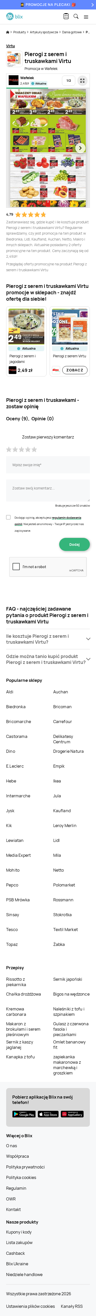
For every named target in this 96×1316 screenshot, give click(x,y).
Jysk (10, 810)
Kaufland (62, 810)
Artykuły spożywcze (44, 32)
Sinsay (12, 914)
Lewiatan (15, 840)
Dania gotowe (72, 32)
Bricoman (62, 706)
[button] (48, 639)
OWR (11, 1199)
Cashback (15, 1253)
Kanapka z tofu (20, 1057)
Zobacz (74, 370)
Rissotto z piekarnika (16, 981)
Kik (9, 825)
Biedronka (16, 706)
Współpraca (17, 1156)
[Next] (92, 4)
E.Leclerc (15, 766)
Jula (57, 796)
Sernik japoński (67, 979)
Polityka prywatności (25, 1167)
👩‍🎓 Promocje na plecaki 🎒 (48, 4)
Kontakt (13, 1209)
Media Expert (18, 855)
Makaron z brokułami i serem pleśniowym (23, 1029)
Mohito (12, 870)
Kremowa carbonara (16, 1011)
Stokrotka (62, 914)
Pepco (12, 885)
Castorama (16, 736)
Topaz (12, 944)
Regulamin (16, 1188)
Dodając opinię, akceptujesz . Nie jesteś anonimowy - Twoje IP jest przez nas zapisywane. (49, 524)
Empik (59, 766)
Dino (10, 751)
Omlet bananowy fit (69, 1044)
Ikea (57, 781)
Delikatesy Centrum (63, 739)
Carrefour (62, 721)
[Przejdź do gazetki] (82, 81)
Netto (58, 870)
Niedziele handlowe (24, 1274)
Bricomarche (18, 721)
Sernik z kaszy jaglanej (19, 1044)
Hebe (11, 781)
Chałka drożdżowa (23, 994)
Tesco (12, 929)
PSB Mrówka (18, 900)
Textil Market (65, 929)
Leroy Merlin (65, 825)
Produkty (19, 32)
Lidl (56, 840)
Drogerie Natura (68, 751)
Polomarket (64, 885)
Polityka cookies (21, 1177)
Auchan (60, 692)
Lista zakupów (19, 1242)
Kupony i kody (18, 1232)
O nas (11, 1145)
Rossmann (63, 900)
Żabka (59, 944)
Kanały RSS (72, 1306)
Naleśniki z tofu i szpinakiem (69, 1011)
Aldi (9, 692)
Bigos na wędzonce (71, 994)
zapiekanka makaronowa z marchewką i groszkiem (67, 1065)
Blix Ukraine (17, 1264)
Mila (57, 855)
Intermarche (18, 796)
